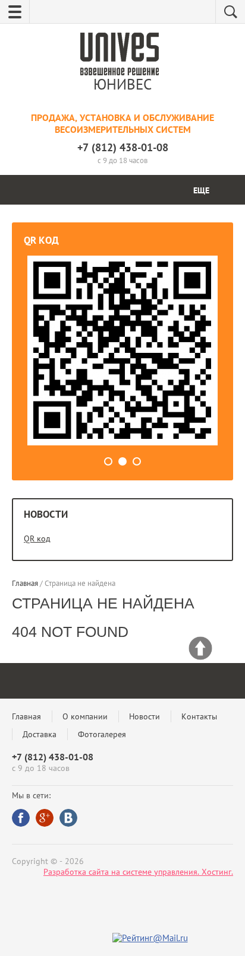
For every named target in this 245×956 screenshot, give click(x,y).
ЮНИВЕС (122, 84)
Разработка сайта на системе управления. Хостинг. (138, 871)
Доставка (39, 734)
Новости (144, 716)
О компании (85, 716)
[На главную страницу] (119, 55)
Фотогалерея (102, 734)
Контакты (199, 716)
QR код (37, 538)
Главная (26, 716)
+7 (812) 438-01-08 (122, 147)
